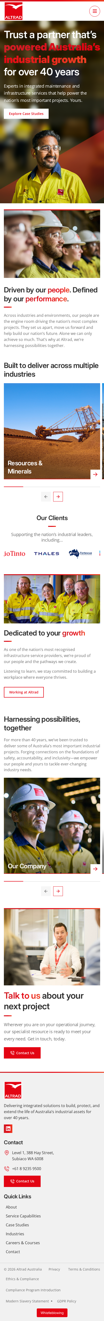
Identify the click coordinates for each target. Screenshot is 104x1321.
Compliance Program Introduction (33, 1290)
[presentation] (46, 497)
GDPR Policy (66, 1301)
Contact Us (25, 1053)
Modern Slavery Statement (27, 1301)
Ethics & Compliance (22, 1279)
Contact (13, 1251)
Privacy (54, 1269)
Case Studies (17, 1224)
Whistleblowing (52, 1312)
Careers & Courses (23, 1242)
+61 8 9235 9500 (26, 1168)
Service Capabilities (23, 1215)
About (11, 1206)
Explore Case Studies (26, 113)
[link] (13, 11)
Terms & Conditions (84, 1269)
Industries (15, 1233)
